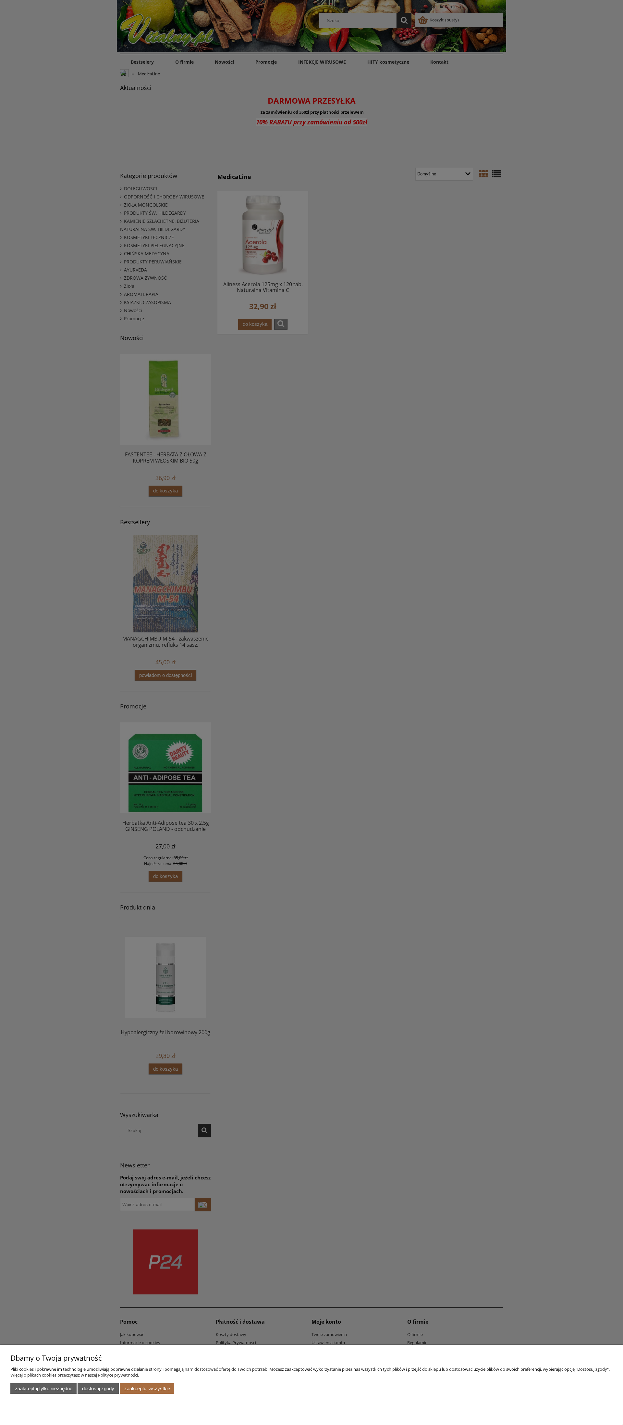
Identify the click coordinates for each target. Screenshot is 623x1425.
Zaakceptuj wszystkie (147, 1388)
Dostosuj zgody (98, 1388)
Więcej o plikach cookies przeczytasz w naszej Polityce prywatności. (74, 1375)
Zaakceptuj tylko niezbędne (43, 1388)
